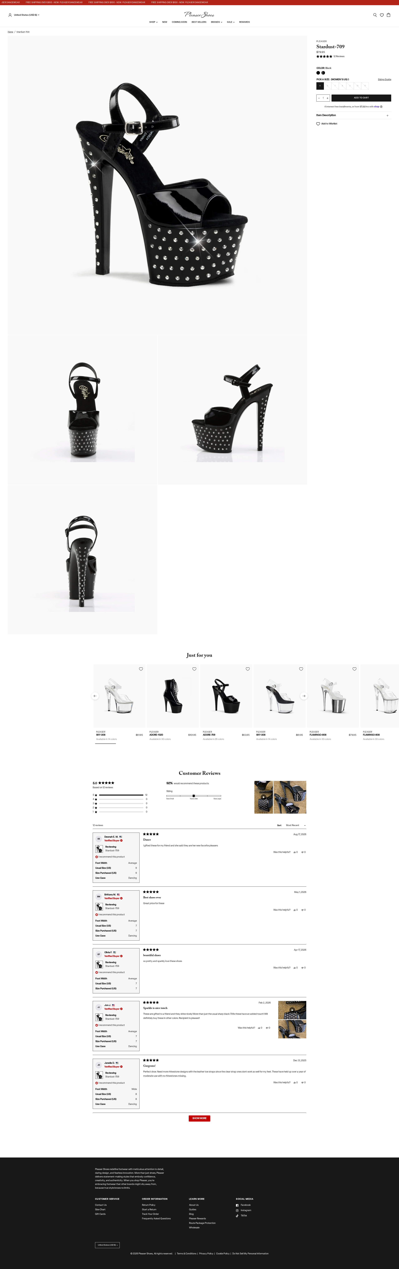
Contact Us (101, 1205)
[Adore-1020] (173, 696)
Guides (192, 1210)
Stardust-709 (112, 851)
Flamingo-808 (318, 735)
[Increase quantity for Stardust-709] (327, 98)
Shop (152, 22)
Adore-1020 (156, 735)
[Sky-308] (119, 696)
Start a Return (149, 1210)
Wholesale (194, 1228)
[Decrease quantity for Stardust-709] (319, 98)
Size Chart (100, 1210)
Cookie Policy (223, 1254)
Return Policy (148, 1205)
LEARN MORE (197, 1199)
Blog (191, 1214)
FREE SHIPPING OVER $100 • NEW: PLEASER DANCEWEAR (36, 3)
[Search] (375, 15)
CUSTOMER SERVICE (107, 1199)
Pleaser (100, 732)
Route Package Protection (202, 1223)
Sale (229, 22)
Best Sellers (199, 22)
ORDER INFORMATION (155, 1199)
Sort (279, 826)
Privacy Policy (206, 1254)
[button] (330, 57)
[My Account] (11, 15)
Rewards (244, 22)
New (164, 22)
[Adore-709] (226, 696)
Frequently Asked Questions (156, 1219)
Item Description (326, 115)
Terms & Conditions (186, 1254)
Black (318, 73)
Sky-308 (100, 735)
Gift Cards (100, 1214)
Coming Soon (179, 22)
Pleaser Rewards (197, 1219)
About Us (194, 1205)
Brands (215, 22)
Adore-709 (209, 735)
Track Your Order (150, 1214)
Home (10, 32)
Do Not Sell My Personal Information (250, 1254)
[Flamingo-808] (333, 696)
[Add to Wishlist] (141, 669)
